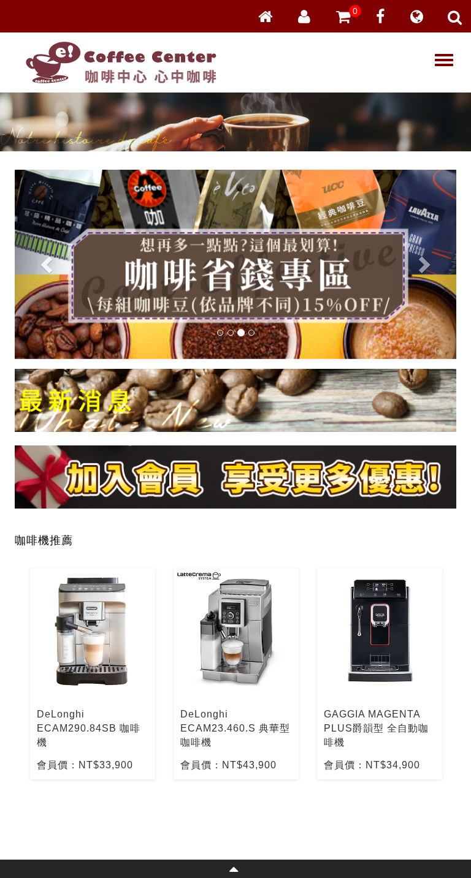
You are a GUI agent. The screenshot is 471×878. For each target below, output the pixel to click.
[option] (92, 674)
